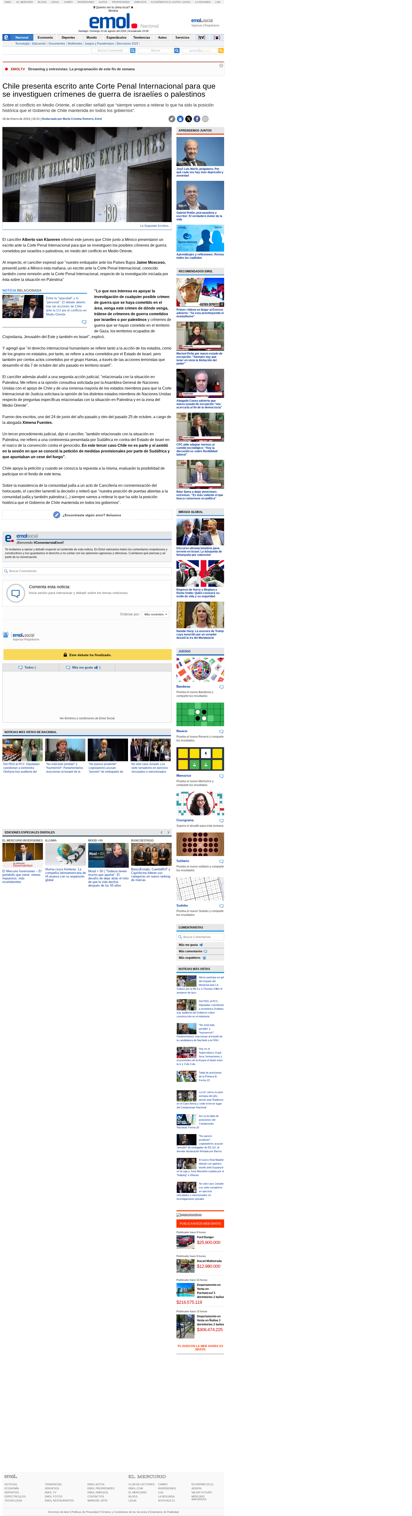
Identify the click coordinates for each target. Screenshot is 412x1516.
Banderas (183, 686)
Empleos (140, 2)
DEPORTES (12, 1492)
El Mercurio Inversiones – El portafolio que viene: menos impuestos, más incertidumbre (21, 876)
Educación (39, 43)
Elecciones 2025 (127, 43)
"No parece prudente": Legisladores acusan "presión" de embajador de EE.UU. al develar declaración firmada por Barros (200, 1144)
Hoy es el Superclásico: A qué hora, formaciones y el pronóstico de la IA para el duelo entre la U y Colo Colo (200, 1056)
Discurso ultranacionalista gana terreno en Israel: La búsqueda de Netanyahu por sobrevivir (199, 552)
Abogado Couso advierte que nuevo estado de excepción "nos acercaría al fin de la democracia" (199, 404)
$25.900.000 (208, 1242)
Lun (217, 2)
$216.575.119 (189, 1302)
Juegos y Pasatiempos (99, 43)
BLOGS (133, 1496)
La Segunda (203, 2)
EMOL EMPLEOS (98, 1492)
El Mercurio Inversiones (22, 840)
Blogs (42, 2)
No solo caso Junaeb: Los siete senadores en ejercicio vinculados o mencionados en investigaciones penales (200, 1191)
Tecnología (22, 43)
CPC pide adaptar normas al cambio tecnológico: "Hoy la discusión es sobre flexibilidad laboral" (196, 449)
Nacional (21, 37)
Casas (186, 2)
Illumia (51, 840)
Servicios (182, 37)
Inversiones (85, 2)
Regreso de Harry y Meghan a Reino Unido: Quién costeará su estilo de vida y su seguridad (197, 593)
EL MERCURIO (138, 1492)
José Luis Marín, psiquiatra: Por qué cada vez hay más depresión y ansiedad (199, 172)
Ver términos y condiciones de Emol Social (87, 718)
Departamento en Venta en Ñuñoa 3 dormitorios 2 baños (210, 1320)
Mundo (92, 37)
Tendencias (141, 37)
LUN (160, 1492)
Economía (45, 37)
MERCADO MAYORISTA (198, 1498)
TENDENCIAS (53, 1484)
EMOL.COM (136, 1488)
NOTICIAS (11, 1484)
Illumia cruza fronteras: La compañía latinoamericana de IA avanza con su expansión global (65, 874)
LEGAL (133, 1500)
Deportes (68, 37)
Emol (8, 2)
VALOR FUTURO (201, 1492)
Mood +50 (95, 840)
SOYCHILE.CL (166, 1500)
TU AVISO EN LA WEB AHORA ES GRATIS (200, 1347)
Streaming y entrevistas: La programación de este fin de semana (81, 69)
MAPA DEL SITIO (98, 1500)
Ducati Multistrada (209, 1261)
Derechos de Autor (59, 1512)
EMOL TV (50, 1492)
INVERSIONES (167, 1488)
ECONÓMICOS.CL (202, 1484)
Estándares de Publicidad (164, 1512)
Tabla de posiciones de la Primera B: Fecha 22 (210, 1076)
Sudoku (182, 905)
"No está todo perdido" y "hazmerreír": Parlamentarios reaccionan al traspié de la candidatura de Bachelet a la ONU (64, 771)
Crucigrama (185, 820)
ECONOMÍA (12, 1488)
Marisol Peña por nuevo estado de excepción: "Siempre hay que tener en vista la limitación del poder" (199, 358)
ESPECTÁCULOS (15, 1496)
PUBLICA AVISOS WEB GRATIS (200, 1223)
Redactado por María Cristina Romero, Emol (72, 119)
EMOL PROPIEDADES (101, 1488)
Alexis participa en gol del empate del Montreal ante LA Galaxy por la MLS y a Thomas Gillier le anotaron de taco (200, 985)
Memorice (183, 775)
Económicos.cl (161, 2)
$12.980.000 (208, 1266)
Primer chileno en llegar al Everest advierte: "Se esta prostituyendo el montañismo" (200, 313)
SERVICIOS (52, 1488)
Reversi (181, 731)
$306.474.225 (210, 1329)
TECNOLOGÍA (13, 1500)
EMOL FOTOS (53, 1496)
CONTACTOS (96, 1496)
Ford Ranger (205, 1237)
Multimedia (75, 43)
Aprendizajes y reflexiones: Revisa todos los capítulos (200, 256)
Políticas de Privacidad (85, 1512)
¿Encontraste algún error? (91, 515)
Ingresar (196, 25)
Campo (68, 2)
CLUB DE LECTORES (141, 1484)
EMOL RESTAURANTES (59, 1500)
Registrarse (211, 25)
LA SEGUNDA (166, 1496)
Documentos (57, 43)
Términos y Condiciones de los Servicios (123, 1512)
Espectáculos (116, 37)
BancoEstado (142, 840)
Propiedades (121, 2)
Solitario (182, 861)
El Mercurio (24, 2)
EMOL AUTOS (96, 1484)
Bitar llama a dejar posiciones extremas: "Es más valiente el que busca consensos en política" (199, 495)
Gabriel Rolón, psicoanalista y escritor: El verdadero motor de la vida (199, 216)
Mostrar (113, 10)
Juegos (185, 651)
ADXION (196, 1488)
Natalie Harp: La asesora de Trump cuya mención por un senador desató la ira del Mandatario (200, 634)
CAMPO (163, 1484)
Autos (103, 2)
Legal (55, 2)
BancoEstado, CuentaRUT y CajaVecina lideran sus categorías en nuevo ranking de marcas (150, 874)
